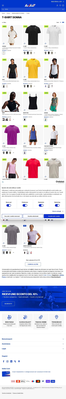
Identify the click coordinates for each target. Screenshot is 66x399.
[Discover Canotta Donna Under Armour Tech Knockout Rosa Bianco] (12, 168)
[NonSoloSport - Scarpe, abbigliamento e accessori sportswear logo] (30, 5)
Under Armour (47, 275)
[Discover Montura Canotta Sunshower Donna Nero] (33, 102)
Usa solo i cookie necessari (12, 216)
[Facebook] (3, 361)
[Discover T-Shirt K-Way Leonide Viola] (12, 135)
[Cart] (63, 5)
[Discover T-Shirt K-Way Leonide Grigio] (12, 235)
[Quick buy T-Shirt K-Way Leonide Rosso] (24, 176)
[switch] (25, 205)
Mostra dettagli (56, 211)
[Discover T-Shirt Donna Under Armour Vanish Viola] (33, 235)
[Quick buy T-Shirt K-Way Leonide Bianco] (45, 43)
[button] (63, 1)
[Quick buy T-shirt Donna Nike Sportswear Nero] (3, 77)
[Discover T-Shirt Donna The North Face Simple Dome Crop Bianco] (54, 135)
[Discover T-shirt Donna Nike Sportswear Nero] (12, 68)
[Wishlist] (60, 5)
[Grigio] (24, 53)
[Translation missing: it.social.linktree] (19, 361)
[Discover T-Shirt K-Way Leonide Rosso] (33, 168)
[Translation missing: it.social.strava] (15, 361)
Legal (4, 349)
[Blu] (24, 152)
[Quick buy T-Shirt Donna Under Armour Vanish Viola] (24, 243)
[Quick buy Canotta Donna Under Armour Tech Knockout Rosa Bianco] (3, 176)
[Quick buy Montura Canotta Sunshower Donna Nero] (24, 110)
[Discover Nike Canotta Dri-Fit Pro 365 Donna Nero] (12, 102)
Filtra (5, 22)
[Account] (57, 5)
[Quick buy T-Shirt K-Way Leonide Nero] (24, 43)
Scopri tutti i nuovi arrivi (54, 1)
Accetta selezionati (33, 216)
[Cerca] (3, 9)
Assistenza (6, 344)
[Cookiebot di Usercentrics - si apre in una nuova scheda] (57, 182)
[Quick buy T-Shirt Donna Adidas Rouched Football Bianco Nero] (3, 43)
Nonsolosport (7, 339)
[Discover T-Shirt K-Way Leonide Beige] (54, 168)
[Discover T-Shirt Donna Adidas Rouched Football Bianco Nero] (12, 35)
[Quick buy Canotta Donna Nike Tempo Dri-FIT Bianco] (45, 77)
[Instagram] (7, 361)
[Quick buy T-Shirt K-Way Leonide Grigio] (3, 243)
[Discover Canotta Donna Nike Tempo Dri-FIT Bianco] (54, 68)
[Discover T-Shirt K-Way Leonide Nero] (33, 35)
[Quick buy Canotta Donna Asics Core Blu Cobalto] (24, 143)
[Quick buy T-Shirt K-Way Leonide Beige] (45, 176)
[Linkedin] (11, 361)
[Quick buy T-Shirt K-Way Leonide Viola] (3, 143)
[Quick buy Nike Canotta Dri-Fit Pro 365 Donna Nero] (3, 110)
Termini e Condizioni (6, 393)
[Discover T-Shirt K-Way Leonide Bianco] (54, 35)
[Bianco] (3, 53)
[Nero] (28, 53)
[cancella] (63, 9)
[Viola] (28, 252)
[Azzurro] (45, 86)
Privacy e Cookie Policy (18, 393)
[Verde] (31, 53)
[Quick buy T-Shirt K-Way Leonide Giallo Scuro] (24, 77)
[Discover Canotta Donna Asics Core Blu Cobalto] (33, 135)
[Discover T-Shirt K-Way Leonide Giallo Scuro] (33, 68)
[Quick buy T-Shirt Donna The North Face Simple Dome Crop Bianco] (45, 143)
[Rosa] (10, 119)
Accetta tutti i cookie (54, 216)
